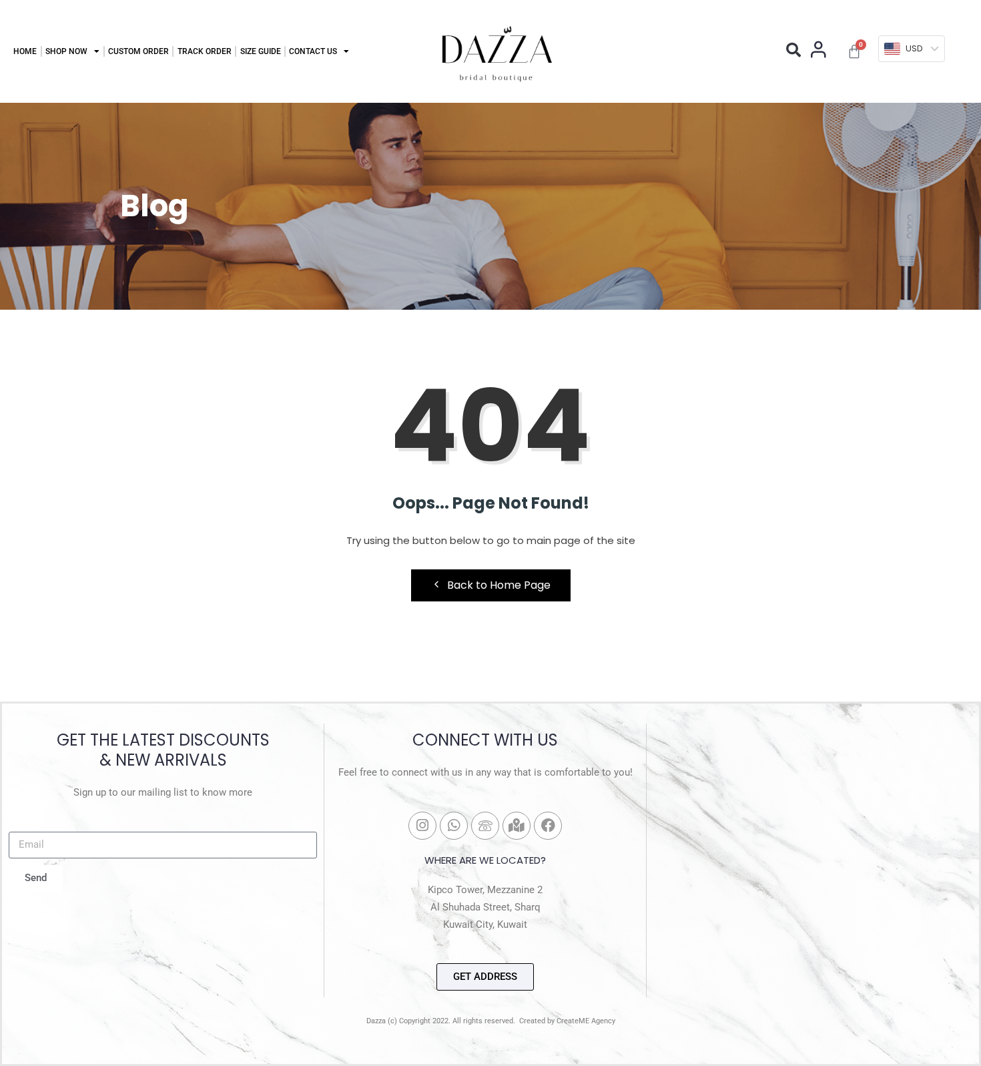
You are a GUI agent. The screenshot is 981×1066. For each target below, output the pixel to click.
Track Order (205, 51)
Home (25, 51)
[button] (793, 50)
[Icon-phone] (485, 826)
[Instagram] (422, 826)
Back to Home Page (499, 585)
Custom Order (138, 51)
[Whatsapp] (454, 826)
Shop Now (66, 51)
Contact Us (313, 51)
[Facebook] (548, 826)
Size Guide (260, 51)
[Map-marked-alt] (517, 826)
